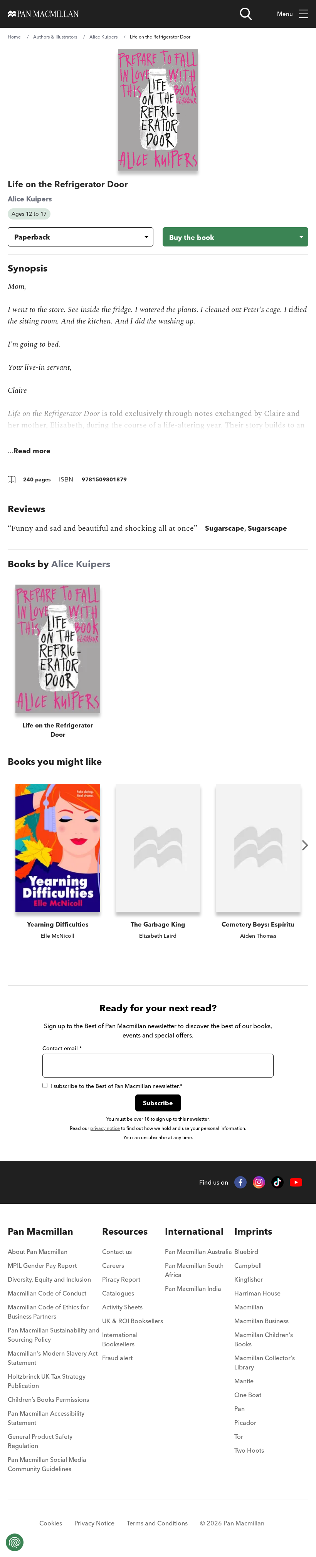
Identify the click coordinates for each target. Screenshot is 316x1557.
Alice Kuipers (103, 37)
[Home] (43, 13)
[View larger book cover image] (158, 110)
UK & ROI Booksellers (132, 1321)
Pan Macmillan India (193, 1288)
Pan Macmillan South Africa (194, 1270)
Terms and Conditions (157, 1523)
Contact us (117, 1251)
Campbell (248, 1265)
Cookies (50, 1523)
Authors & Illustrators (55, 37)
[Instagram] (259, 1182)
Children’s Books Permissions (48, 1399)
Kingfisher (248, 1279)
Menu (285, 13)
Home (14, 37)
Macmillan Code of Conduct (47, 1293)
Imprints (253, 1231)
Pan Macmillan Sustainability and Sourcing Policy (53, 1334)
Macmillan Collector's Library (264, 1362)
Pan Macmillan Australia (198, 1251)
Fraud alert (117, 1358)
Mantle (244, 1381)
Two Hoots (249, 1450)
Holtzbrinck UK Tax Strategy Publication (47, 1381)
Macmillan (248, 1307)
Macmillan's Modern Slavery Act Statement (52, 1357)
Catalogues (118, 1293)
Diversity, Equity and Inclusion (49, 1279)
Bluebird (246, 1251)
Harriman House (257, 1293)
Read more (31, 450)
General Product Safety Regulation (40, 1441)
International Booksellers (120, 1339)
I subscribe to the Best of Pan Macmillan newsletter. (116, 1086)
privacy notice (105, 1128)
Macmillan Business (261, 1321)
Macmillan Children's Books (263, 1339)
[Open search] (246, 14)
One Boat (247, 1395)
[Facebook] (240, 1182)
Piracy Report (121, 1279)
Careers (113, 1265)
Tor (238, 1436)
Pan (239, 1409)
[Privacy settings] (15, 1542)
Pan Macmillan (40, 1231)
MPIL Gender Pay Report (42, 1265)
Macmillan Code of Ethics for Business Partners (48, 1311)
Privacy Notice (94, 1523)
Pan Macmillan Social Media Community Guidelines (47, 1464)
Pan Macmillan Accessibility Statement (46, 1418)
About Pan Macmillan (37, 1251)
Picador (245, 1422)
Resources (125, 1231)
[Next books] (305, 845)
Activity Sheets (122, 1307)
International (194, 1231)
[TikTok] (277, 1182)
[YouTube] (296, 1182)
